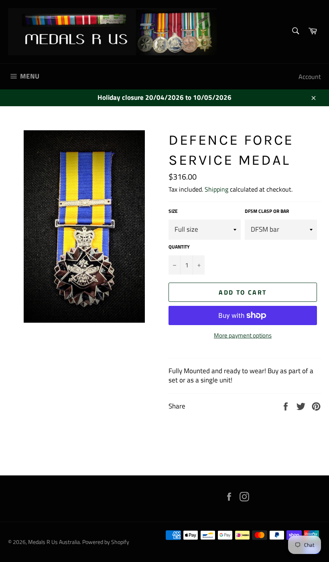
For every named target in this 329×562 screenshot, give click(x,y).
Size (173, 211)
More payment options (243, 336)
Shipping (216, 189)
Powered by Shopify (105, 542)
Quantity (179, 247)
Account (310, 76)
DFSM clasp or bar (267, 211)
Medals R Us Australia (54, 542)
